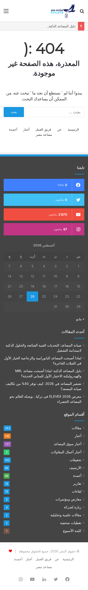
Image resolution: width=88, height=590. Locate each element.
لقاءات (76, 491)
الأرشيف (75, 468)
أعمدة (13, 129)
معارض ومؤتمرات (68, 499)
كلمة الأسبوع (72, 531)
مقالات (76, 428)
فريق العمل (43, 129)
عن (59, 129)
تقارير (77, 483)
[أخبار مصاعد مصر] (63, 10)
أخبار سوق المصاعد (67, 444)
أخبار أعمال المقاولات (66, 452)
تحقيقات (75, 460)
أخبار (26, 129)
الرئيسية (73, 129)
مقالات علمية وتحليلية (65, 515)
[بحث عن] (81, 12)
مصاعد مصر (44, 134)
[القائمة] (6, 12)
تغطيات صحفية (70, 523)
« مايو (80, 319)
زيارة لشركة (72, 507)
